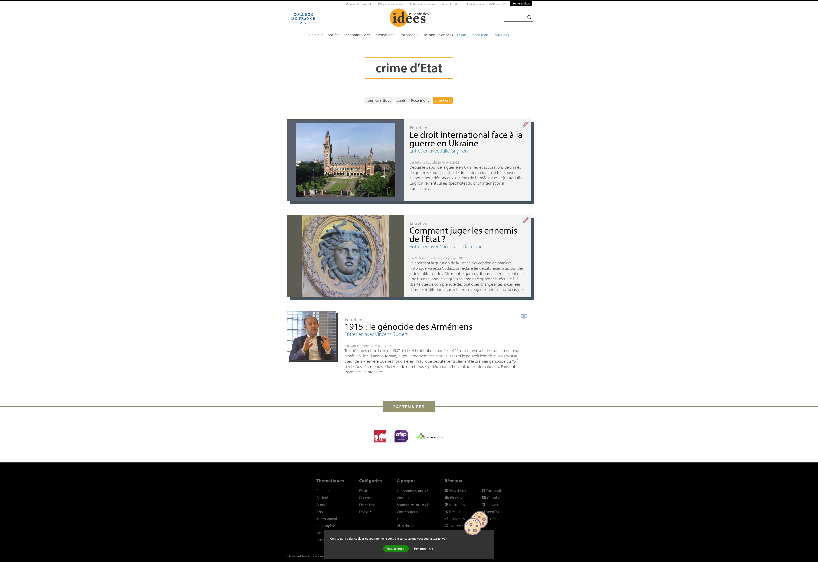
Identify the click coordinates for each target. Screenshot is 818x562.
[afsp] (401, 436)
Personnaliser (423, 548)
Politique (316, 34)
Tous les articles (453, 4)
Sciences (446, 34)
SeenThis (492, 511)
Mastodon (456, 504)
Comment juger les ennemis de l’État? (463, 234)
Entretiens (501, 34)
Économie (352, 34)
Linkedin (492, 504)
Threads (454, 511)
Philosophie (409, 34)
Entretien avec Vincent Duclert (376, 334)
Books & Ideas (521, 3)
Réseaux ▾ (499, 4)
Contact (403, 497)
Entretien (418, 127)
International (385, 34)
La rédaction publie (392, 4)
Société (334, 34)
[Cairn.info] (430, 436)
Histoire (429, 34)
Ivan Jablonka (360, 346)
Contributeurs (408, 511)
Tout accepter (396, 548)
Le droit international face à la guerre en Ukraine (466, 138)
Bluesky (455, 497)
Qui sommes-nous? (423, 4)
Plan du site (406, 525)
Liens (401, 518)
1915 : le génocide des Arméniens (408, 326)
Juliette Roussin (426, 162)
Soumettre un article (360, 4)
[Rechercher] (529, 17)
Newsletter (457, 490)
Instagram (456, 518)
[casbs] (380, 436)
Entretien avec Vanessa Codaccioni (445, 246)
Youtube (493, 497)
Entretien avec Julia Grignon (438, 150)
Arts (367, 34)
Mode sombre (477, 4)
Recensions (479, 34)
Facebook (493, 490)
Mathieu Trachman (428, 258)
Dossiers (365, 511)
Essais (461, 34)
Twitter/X (456, 525)
